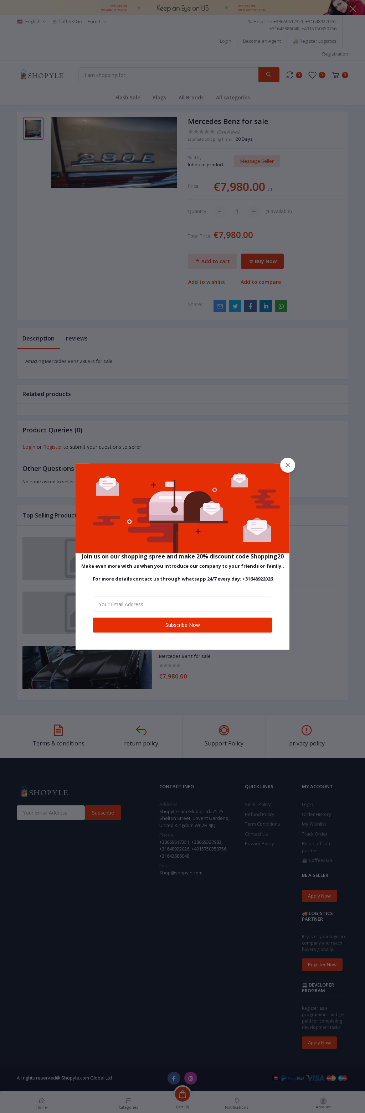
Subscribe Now (182, 624)
